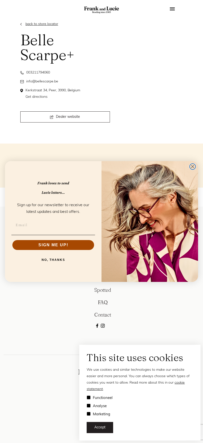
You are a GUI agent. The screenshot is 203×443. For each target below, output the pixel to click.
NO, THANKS (53, 260)
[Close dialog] (193, 167)
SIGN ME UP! (53, 245)
